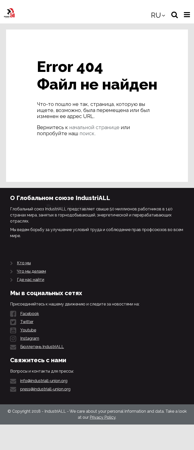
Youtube (28, 330)
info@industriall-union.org (43, 380)
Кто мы (24, 263)
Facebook (29, 313)
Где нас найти (30, 279)
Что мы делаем (31, 271)
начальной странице (94, 127)
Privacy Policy (102, 417)
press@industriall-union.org (45, 389)
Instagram (29, 338)
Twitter (26, 321)
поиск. (87, 133)
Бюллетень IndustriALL (42, 346)
